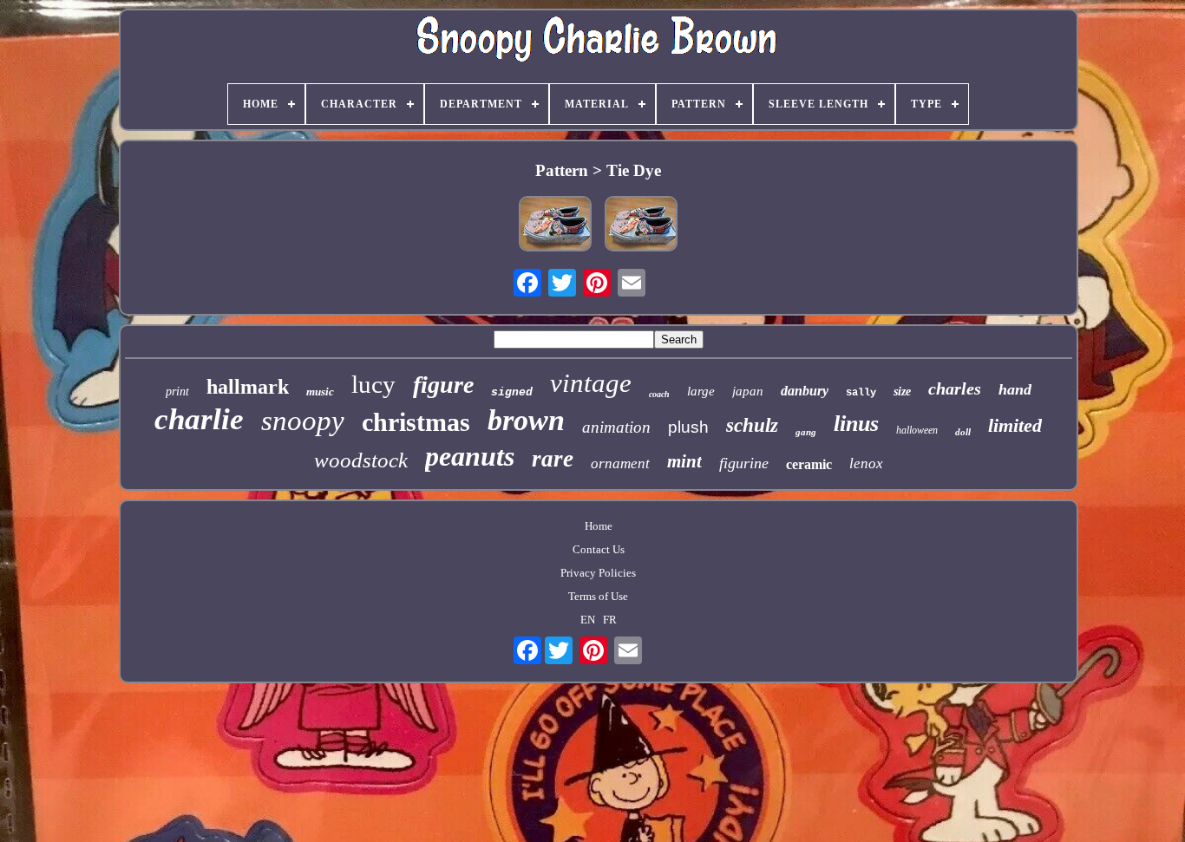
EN (587, 619)
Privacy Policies (598, 572)
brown (526, 420)
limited (1015, 425)
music (320, 391)
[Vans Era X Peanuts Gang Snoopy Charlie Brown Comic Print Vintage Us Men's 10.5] (555, 225)
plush (688, 427)
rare (552, 459)
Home (598, 525)
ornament (620, 463)
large (701, 391)
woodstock (361, 460)
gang (805, 432)
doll (963, 432)
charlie (199, 419)
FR (610, 619)
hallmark (247, 386)
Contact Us (599, 549)
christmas (416, 422)
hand (1014, 389)
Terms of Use (598, 596)
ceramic (809, 464)
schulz (752, 425)
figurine (744, 463)
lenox (866, 463)
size (902, 391)
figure (443, 384)
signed (512, 392)
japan (747, 391)
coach (659, 394)
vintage (591, 383)
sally (861, 393)
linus (856, 423)
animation (616, 427)
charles (954, 388)
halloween (917, 430)
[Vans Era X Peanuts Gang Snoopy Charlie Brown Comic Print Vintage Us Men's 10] (641, 225)
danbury (804, 390)
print (177, 391)
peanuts (469, 456)
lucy (373, 384)
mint (684, 461)
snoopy (302, 420)
